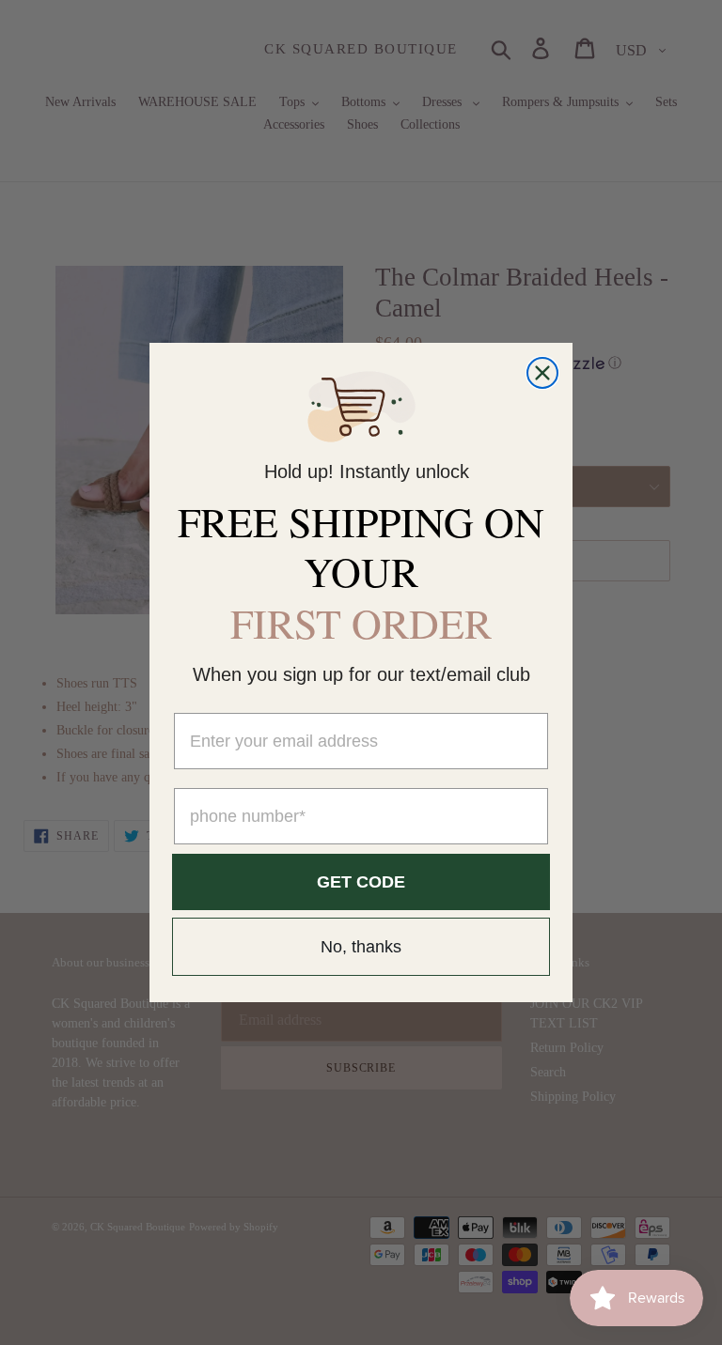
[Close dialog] (542, 373)
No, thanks (361, 946)
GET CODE (361, 882)
